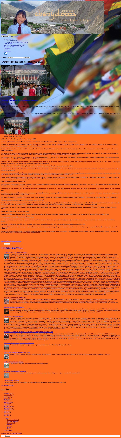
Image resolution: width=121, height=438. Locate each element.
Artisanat (9, 426)
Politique (9, 424)
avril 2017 (6, 401)
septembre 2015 (8, 409)
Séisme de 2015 (11, 423)
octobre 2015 (7, 408)
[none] (62, 244)
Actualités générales (12, 421)
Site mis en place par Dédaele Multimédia (11, 433)
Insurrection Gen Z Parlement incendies (11, 241)
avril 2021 (6, 396)
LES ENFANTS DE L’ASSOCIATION (14, 45)
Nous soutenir (7, 51)
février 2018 (7, 399)
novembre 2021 (8, 395)
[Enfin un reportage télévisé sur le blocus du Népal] (6, 356)
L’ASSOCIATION (9, 39)
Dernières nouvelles (11, 247)
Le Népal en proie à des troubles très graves (19, 100)
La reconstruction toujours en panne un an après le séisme (19, 343)
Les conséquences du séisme (11, 380)
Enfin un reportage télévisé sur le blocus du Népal (17, 352)
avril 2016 (6, 405)
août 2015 (6, 411)
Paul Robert (14, 103)
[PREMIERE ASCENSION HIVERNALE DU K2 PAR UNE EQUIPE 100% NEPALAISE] (6, 336)
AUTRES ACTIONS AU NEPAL (13, 46)
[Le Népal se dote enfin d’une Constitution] (6, 375)
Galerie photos (8, 430)
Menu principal (4, 36)
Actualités (3, 96)
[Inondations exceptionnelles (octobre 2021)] (6, 301)
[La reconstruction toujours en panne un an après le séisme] (6, 347)
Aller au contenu (13, 36)
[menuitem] (7, 244)
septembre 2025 (8, 393)
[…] (108, 294)
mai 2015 (6, 412)
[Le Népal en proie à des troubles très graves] (6, 256)
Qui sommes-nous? (12, 40)
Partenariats (7, 48)
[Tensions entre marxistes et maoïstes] (6, 320)
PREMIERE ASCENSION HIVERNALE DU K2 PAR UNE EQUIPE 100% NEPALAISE (28, 332)
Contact (6, 49)
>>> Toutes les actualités (7, 385)
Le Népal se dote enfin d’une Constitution (15, 371)
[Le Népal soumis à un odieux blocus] (6, 365)
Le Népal (6, 418)
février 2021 (7, 398)
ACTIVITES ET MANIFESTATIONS (17, 42)
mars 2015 (6, 415)
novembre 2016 (8, 402)
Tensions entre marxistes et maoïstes (13, 316)
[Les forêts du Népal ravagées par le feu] (6, 311)
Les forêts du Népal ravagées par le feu (14, 307)
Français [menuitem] (7, 244)
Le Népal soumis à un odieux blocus (13, 361)
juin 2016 (6, 403)
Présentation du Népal (13, 420)
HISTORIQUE (8, 43)
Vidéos (9, 429)
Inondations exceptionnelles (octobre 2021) (15, 297)
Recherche (3, 34)
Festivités (9, 427)
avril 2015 (6, 414)
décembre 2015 (8, 406)
